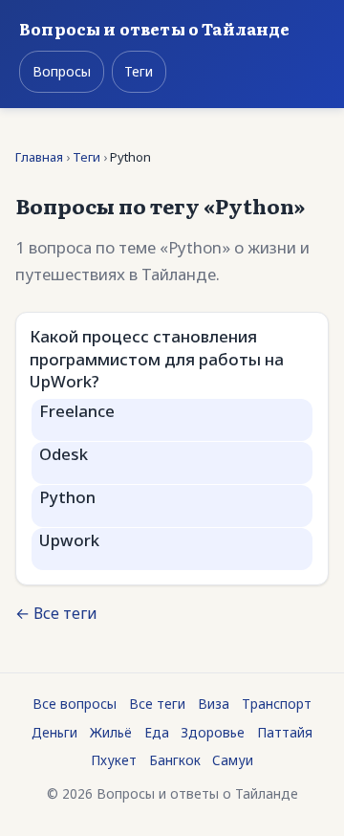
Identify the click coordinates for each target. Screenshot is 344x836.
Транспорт (277, 703)
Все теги (157, 703)
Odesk (63, 454)
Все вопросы (74, 703)
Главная (39, 156)
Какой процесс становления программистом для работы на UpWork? (157, 358)
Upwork (69, 540)
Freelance (77, 411)
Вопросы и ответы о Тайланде (154, 28)
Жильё (111, 732)
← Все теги (56, 613)
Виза (213, 703)
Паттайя (284, 732)
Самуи (232, 760)
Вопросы (61, 71)
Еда (156, 732)
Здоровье (213, 732)
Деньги (54, 732)
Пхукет (114, 760)
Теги (138, 71)
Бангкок (175, 760)
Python (67, 497)
